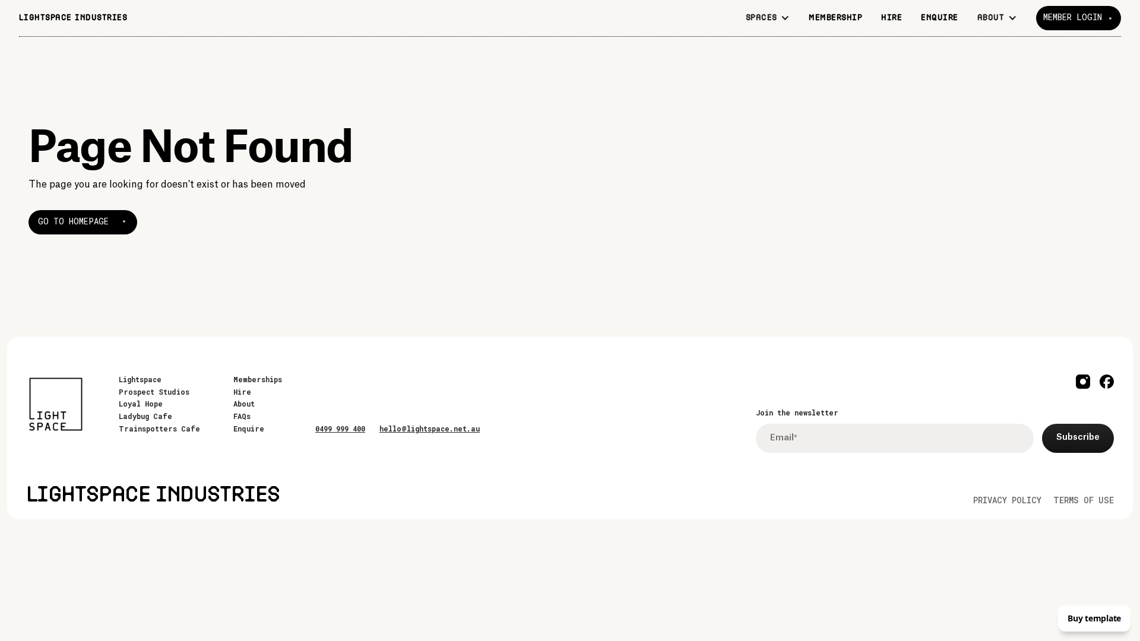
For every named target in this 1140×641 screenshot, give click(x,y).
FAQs (242, 416)
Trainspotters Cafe (159, 428)
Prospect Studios (154, 391)
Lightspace (140, 379)
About (244, 403)
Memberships (257, 379)
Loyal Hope (141, 403)
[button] (768, 18)
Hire (242, 391)
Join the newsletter (797, 412)
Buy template (1094, 618)
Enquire (248, 428)
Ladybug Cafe (145, 416)
